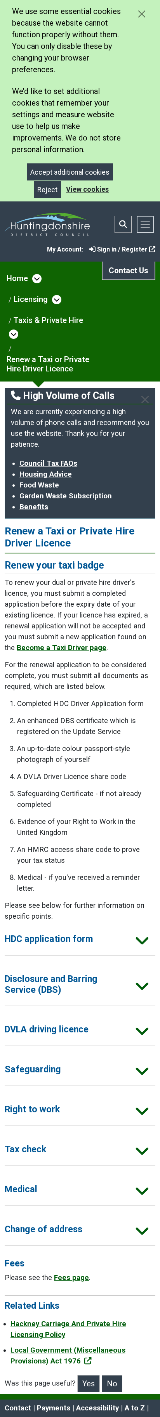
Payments (53, 1408)
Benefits (33, 507)
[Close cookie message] (141, 13)
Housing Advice (45, 474)
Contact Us (128, 270)
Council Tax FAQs (48, 463)
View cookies (87, 189)
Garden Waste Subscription (65, 496)
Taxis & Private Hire (48, 320)
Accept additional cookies (70, 172)
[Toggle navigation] (145, 224)
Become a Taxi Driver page (61, 647)
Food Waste (39, 485)
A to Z (135, 1408)
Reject (47, 190)
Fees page (71, 1277)
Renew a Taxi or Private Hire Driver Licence (48, 364)
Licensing (31, 299)
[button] (80, 942)
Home (17, 278)
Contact (18, 1408)
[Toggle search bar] (123, 224)
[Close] (145, 399)
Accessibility (97, 1408)
